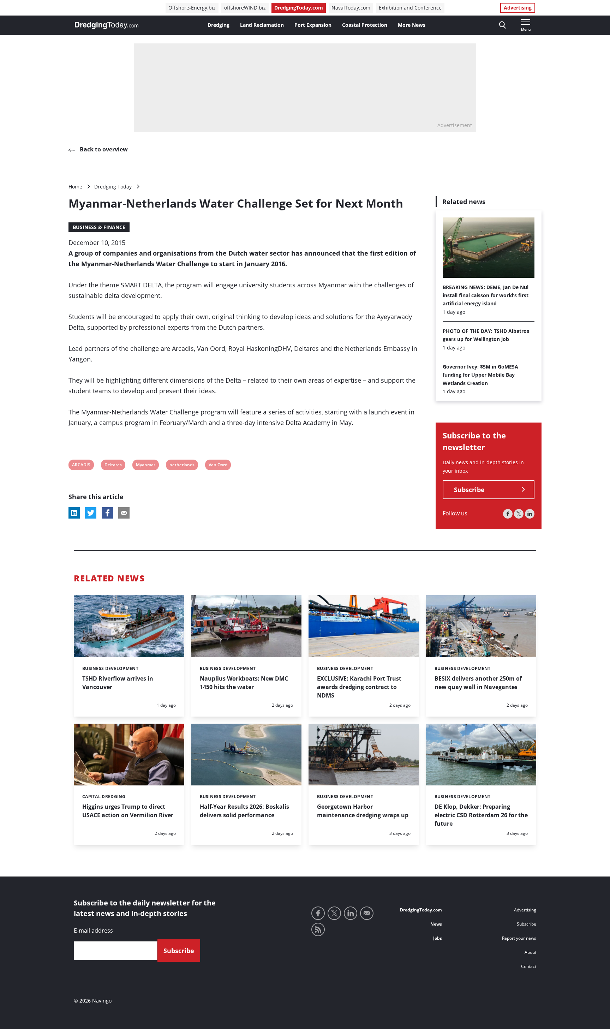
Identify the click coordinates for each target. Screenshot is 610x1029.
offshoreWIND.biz (245, 7)
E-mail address (93, 930)
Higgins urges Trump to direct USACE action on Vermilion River (127, 811)
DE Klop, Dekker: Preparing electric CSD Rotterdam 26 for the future (481, 815)
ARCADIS (81, 465)
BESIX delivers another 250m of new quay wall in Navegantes (478, 683)
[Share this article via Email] (124, 513)
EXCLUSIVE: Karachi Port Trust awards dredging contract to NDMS (359, 687)
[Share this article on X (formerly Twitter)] (90, 513)
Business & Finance (99, 227)
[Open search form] (502, 25)
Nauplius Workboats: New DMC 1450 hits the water (244, 683)
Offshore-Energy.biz (192, 7)
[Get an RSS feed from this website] (318, 929)
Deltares (113, 465)
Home (75, 186)
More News (411, 25)
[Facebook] (508, 514)
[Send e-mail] (366, 913)
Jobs (437, 938)
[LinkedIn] (529, 514)
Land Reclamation (262, 25)
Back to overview (103, 149)
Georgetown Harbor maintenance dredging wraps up (362, 811)
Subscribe (469, 489)
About (530, 952)
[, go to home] (106, 25)
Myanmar (145, 465)
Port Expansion (312, 25)
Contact (528, 966)
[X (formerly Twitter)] (519, 514)
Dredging (218, 25)
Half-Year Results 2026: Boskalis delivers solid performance (244, 811)
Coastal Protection (364, 25)
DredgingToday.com (298, 7)
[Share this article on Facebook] (107, 513)
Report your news (519, 938)
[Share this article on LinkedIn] (74, 513)
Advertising (518, 7)
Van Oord (217, 465)
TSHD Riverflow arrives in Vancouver (117, 683)
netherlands (182, 465)
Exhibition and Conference (410, 7)
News (436, 924)
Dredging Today (113, 186)
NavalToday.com (350, 7)
